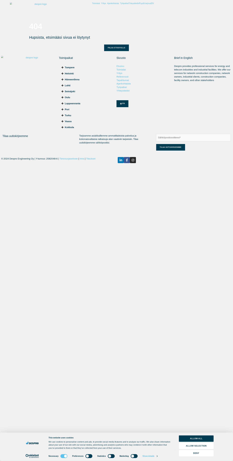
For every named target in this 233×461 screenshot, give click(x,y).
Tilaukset (90, 158)
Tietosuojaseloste (68, 158)
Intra (82, 158)
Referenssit (122, 76)
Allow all (196, 439)
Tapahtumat (122, 80)
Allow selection (196, 446)
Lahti (67, 85)
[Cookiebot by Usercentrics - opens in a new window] (32, 456)
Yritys (103, 3)
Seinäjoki (70, 91)
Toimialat (96, 3)
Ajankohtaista (113, 3)
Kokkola (69, 127)
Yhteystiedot (134, 3)
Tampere (70, 67)
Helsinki (69, 73)
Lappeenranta (72, 103)
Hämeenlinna (72, 79)
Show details (148, 456)
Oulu (67, 97)
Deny (196, 453)
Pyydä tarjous (145, 3)
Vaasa (68, 121)
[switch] (88, 456)
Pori (67, 109)
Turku (68, 115)
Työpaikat (124, 3)
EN (152, 3)
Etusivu (120, 66)
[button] (87, 67)
